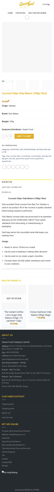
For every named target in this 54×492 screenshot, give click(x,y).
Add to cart (24, 136)
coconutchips (36, 156)
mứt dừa (12, 159)
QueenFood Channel (21, 431)
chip (7, 156)
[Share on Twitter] (13, 167)
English (45, 4)
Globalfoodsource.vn (17, 435)
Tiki (3, 455)
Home (10, 13)
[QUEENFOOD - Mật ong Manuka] (27, 4)
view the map (7, 417)
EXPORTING (20, 13)
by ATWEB (35, 490)
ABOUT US (6, 413)
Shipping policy (8, 404)
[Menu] (3, 4)
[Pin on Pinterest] (22, 167)
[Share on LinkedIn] (27, 167)
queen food (20, 159)
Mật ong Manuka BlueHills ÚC (13, 445)
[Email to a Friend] (18, 167)
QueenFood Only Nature (11, 442)
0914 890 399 (15, 356)
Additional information (12, 187)
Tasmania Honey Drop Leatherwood (16, 448)
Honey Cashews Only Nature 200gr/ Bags (40, 313)
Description (7, 182)
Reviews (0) (6, 192)
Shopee (5, 466)
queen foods (29, 159)
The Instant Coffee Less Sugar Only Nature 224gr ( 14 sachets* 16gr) (13, 316)
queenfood (39, 159)
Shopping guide (8, 408)
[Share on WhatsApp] (4, 167)
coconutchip (25, 156)
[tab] (27, 182)
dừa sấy (45, 156)
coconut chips (15, 156)
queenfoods (6, 161)
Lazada (5, 459)
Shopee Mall (7, 462)
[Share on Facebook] (9, 167)
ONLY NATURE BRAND (37, 13)
